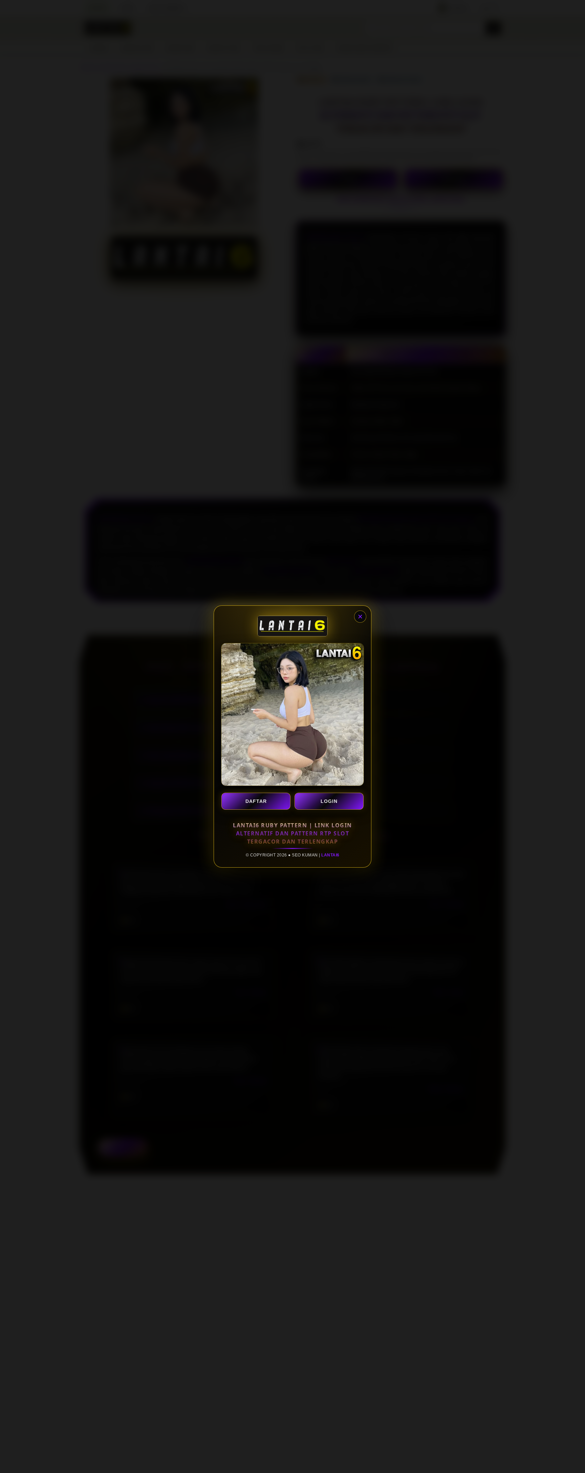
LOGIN (329, 801)
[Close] (360, 616)
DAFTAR (256, 801)
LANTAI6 (330, 855)
